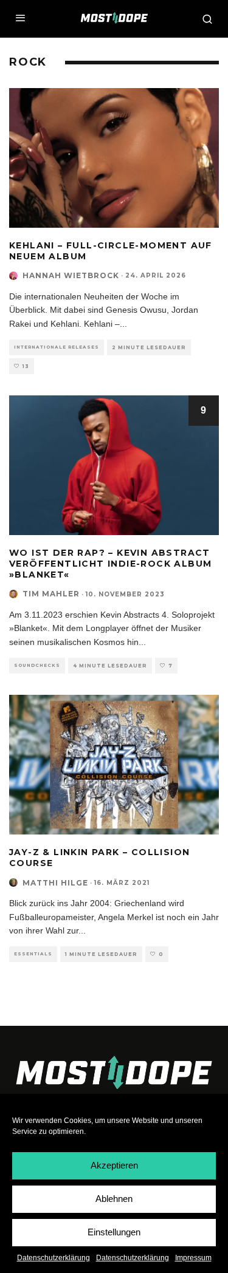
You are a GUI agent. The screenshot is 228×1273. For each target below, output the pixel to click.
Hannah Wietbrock (70, 275)
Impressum (193, 1258)
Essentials (33, 954)
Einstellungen (114, 1232)
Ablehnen (114, 1198)
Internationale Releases (56, 347)
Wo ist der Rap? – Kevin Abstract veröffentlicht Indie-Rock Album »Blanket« (110, 563)
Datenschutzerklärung (53, 1258)
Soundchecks (37, 665)
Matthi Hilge (55, 882)
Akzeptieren (114, 1165)
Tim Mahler (51, 593)
